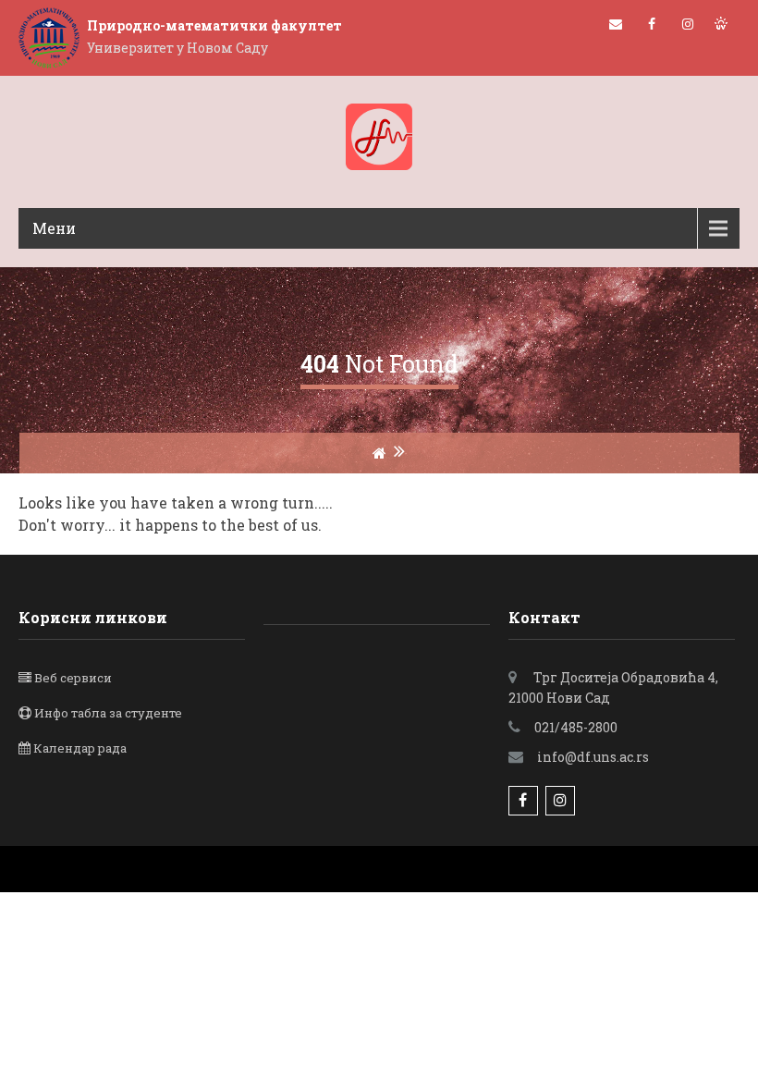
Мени (54, 228)
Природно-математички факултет (214, 25)
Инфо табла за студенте (108, 713)
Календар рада (80, 748)
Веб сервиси (73, 677)
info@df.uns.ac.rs (593, 757)
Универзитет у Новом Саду (177, 47)
